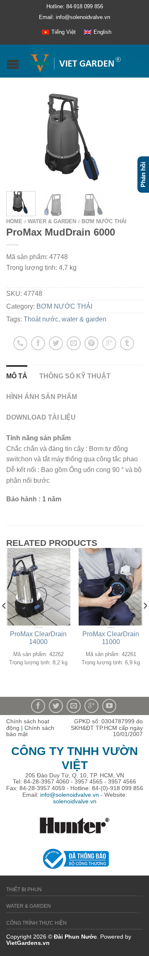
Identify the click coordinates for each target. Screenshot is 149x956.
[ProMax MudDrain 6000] (74, 136)
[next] (145, 622)
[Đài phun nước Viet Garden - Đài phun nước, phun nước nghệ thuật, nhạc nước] (75, 61)
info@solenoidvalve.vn (69, 794)
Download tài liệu (41, 417)
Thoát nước (41, 319)
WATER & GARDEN (52, 221)
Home (14, 221)
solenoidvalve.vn (74, 801)
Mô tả (16, 376)
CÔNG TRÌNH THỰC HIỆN (36, 923)
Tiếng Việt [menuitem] (63, 32)
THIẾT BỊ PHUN (24, 889)
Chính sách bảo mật (30, 731)
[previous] (4, 622)
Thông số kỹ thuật (75, 376)
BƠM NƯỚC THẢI (104, 221)
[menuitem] (59, 32)
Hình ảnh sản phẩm (41, 396)
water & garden (84, 319)
